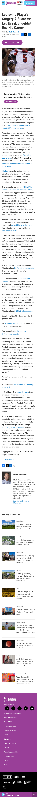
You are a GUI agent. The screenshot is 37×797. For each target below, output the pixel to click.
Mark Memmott (14, 32)
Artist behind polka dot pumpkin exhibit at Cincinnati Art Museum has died (24, 595)
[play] (3, 794)
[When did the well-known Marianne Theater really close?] (8, 610)
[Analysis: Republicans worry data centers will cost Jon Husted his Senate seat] (8, 659)
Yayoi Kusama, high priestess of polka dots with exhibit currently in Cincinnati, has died (24, 680)
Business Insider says (13, 323)
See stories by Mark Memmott (21, 502)
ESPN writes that (9, 230)
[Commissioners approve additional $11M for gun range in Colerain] (8, 540)
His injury (6, 171)
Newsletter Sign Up (10, 730)
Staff (5, 765)
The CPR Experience (10, 717)
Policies (6, 747)
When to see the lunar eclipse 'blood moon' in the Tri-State (24, 645)
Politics (18, 570)
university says (23, 392)
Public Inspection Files (11, 752)
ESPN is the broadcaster (24, 268)
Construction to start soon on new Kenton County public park (23, 526)
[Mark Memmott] (6, 478)
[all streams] (34, 794)
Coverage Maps (9, 756)
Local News (20, 521)
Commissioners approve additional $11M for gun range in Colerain (25, 542)
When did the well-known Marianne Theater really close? (25, 611)
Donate (30, 3)
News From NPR (10, 459)
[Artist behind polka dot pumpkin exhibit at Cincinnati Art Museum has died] (8, 592)
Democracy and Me (10, 743)
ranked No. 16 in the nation (22, 225)
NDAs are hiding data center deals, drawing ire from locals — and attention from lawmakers (25, 628)
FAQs (6, 760)
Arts (17, 588)
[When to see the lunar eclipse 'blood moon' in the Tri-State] (8, 644)
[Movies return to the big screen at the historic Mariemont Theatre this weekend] (8, 556)
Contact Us (7, 739)
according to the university (13, 427)
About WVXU (8, 722)
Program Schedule (10, 726)
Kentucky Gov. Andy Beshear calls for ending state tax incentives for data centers (25, 577)
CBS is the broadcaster (23, 311)
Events (6, 735)
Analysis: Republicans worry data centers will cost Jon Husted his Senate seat (24, 662)
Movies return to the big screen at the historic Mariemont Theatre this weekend (25, 559)
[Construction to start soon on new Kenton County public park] (8, 524)
